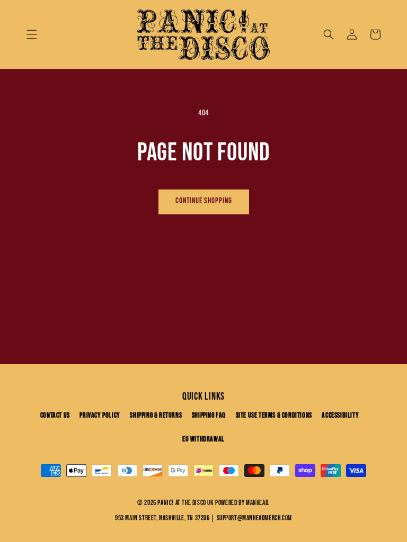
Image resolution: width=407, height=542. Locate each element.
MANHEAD (257, 503)
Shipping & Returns (156, 415)
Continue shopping (203, 201)
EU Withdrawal (203, 439)
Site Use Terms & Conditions (274, 415)
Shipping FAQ (209, 415)
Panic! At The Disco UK (185, 503)
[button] (31, 34)
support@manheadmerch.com (254, 518)
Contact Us (55, 415)
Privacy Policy (99, 415)
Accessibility (340, 415)
